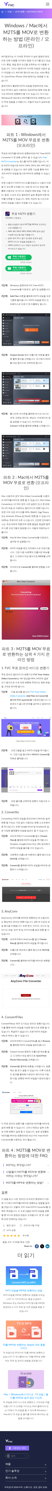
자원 (9, 12)
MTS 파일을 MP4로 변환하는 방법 (23, 1290)
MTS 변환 (20, 12)
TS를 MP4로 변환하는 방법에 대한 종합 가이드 (24, 1347)
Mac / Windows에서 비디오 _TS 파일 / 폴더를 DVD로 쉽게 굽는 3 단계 (26, 1396)
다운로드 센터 (19, 1448)
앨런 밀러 (11, 1225)
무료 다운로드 (19, 257)
